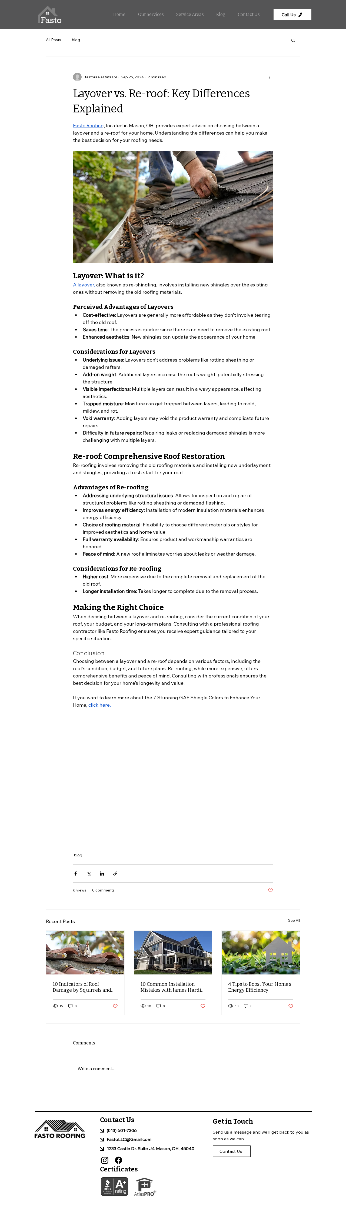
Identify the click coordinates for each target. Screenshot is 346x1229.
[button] (148, 14)
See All (294, 920)
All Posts (53, 39)
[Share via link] (115, 873)
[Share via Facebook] (75, 873)
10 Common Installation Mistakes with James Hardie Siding (172, 987)
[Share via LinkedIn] (102, 873)
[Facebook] (118, 1160)
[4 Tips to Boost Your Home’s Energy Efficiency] (261, 952)
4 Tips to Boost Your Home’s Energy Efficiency (259, 987)
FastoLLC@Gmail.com (129, 1139)
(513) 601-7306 (122, 1130)
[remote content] (173, 777)
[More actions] (270, 77)
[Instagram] (104, 1160)
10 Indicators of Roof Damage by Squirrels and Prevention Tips (82, 987)
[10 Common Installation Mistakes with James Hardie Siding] (173, 952)
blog (76, 39)
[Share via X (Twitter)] (88, 873)
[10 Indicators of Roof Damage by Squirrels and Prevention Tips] (85, 952)
